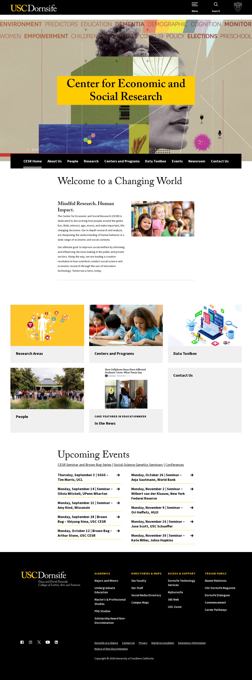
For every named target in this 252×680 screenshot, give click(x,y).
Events (177, 161)
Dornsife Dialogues (217, 595)
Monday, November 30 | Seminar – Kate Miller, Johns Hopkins (158, 537)
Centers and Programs (122, 161)
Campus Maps (140, 602)
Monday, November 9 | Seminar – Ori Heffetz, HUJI (157, 509)
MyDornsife (175, 592)
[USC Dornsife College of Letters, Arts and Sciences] (33, 10)
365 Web (173, 599)
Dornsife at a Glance (106, 643)
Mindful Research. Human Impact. (86, 207)
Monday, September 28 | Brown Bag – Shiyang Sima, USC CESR (82, 519)
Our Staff (137, 588)
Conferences (174, 464)
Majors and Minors (106, 580)
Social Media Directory (146, 595)
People (72, 161)
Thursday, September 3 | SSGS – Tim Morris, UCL (83, 477)
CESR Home (32, 161)
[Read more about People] (47, 388)
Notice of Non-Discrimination (111, 649)
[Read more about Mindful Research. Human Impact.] (162, 218)
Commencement (215, 602)
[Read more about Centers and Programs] (126, 325)
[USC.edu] (238, 7)
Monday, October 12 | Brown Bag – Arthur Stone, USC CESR (85, 533)
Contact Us (220, 161)
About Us (54, 161)
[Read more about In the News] (126, 388)
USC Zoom (175, 607)
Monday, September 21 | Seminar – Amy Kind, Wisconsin (85, 505)
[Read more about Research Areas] (47, 325)
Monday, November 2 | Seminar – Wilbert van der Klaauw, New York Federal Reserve (158, 494)
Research (91, 161)
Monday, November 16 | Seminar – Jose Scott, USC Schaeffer (158, 523)
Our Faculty (138, 580)
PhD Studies (102, 611)
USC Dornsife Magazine (220, 588)
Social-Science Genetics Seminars (138, 464)
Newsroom (196, 161)
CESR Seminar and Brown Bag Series (84, 464)
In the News (105, 423)
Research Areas (29, 353)
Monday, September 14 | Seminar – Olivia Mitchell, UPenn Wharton (85, 491)
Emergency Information (192, 643)
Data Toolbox (155, 161)
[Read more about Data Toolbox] (204, 325)
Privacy (143, 643)
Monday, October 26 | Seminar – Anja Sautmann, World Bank (156, 477)
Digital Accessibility (162, 643)
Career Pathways (216, 610)
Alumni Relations (216, 580)
